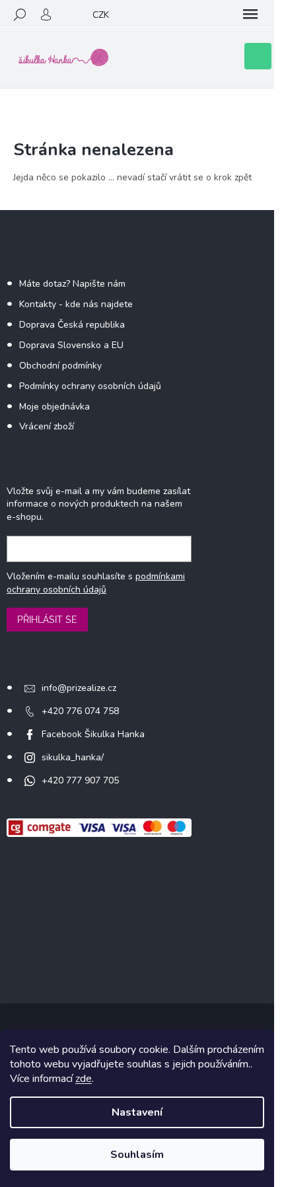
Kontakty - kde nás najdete (76, 304)
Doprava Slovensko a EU (71, 345)
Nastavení (137, 1112)
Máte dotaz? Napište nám (72, 283)
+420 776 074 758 (80, 711)
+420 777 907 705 (80, 780)
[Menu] (250, 14)
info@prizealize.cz (79, 688)
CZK (101, 15)
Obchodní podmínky (60, 365)
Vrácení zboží (46, 426)
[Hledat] (20, 14)
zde (83, 1078)
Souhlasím (137, 1154)
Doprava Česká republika (72, 324)
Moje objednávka (54, 406)
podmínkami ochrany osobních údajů (96, 583)
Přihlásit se (47, 619)
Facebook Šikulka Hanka (93, 734)
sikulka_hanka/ (73, 757)
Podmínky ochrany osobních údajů (90, 386)
